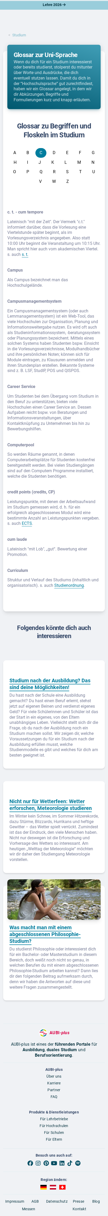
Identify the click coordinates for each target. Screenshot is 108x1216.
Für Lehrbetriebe (54, 1119)
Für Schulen (54, 1132)
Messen (28, 1209)
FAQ (54, 1097)
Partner (53, 1090)
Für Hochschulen (54, 1126)
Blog (96, 1201)
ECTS (27, 523)
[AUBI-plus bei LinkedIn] (61, 1163)
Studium (19, 35)
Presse (78, 1201)
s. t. (25, 254)
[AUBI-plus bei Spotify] (77, 1163)
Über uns (53, 1076)
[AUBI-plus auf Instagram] (38, 1163)
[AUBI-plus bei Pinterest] (46, 1163)
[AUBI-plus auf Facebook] (30, 1163)
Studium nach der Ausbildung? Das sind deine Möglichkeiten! (49, 683)
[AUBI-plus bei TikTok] (69, 1163)
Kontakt (79, 1209)
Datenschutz (57, 1201)
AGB (35, 1201)
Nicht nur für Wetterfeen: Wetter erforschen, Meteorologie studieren (50, 804)
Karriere (54, 1083)
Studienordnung (69, 585)
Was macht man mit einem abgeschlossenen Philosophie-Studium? (45, 934)
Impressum (14, 1201)
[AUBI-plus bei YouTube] (54, 1163)
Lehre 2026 (52, 5)
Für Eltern (54, 1139)
